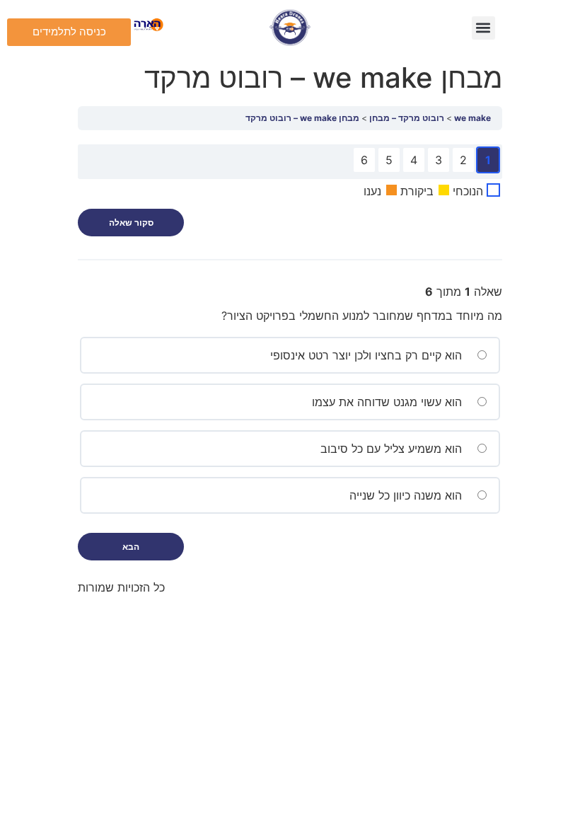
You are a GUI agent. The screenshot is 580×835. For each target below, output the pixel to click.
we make (472, 118)
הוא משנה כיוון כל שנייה (407, 495)
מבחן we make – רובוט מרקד (302, 118)
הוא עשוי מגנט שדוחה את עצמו (388, 402)
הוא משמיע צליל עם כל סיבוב (392, 449)
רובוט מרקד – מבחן (406, 118)
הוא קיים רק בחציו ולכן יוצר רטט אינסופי (367, 355)
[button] (483, 28)
